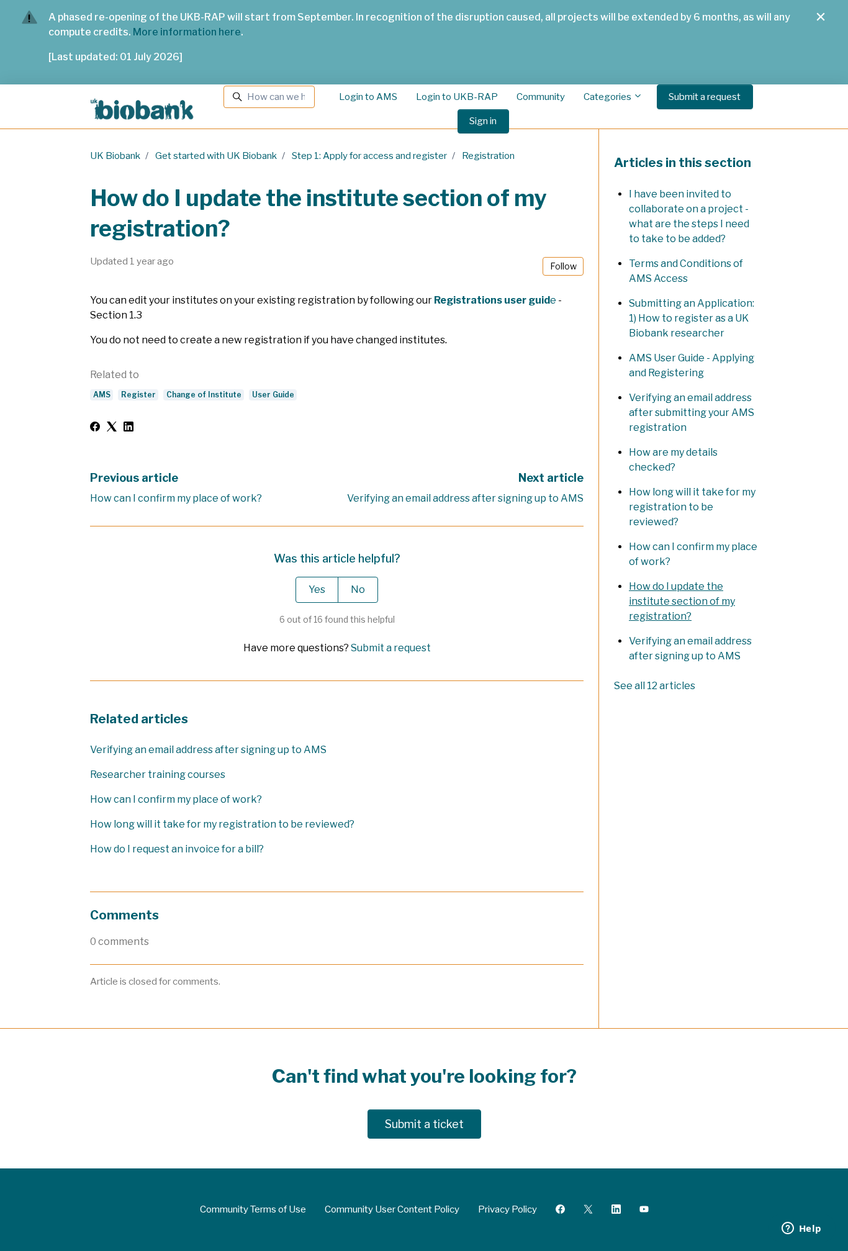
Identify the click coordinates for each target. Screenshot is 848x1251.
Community (540, 96)
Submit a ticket (424, 1124)
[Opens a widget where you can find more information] (801, 1229)
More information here (187, 32)
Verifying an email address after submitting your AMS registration (691, 412)
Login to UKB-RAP (457, 96)
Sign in (483, 121)
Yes (317, 589)
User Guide (273, 394)
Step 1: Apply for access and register (369, 155)
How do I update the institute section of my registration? (682, 601)
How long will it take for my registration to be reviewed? (222, 824)
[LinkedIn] (128, 428)
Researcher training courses (157, 774)
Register (138, 394)
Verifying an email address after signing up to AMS (465, 498)
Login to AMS (368, 96)
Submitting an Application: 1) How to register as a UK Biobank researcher (691, 318)
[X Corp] (112, 428)
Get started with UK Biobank (216, 155)
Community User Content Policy (392, 1209)
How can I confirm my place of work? (176, 498)
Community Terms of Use (253, 1209)
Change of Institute (203, 394)
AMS (102, 394)
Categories (608, 96)
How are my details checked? (673, 459)
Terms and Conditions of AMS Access (686, 271)
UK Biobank (115, 155)
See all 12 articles (654, 686)
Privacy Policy (507, 1209)
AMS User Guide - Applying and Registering (691, 365)
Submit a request (705, 96)
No (358, 589)
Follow (563, 266)
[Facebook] (95, 428)
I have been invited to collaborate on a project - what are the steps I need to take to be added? (689, 216)
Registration (488, 155)
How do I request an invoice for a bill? (177, 849)
